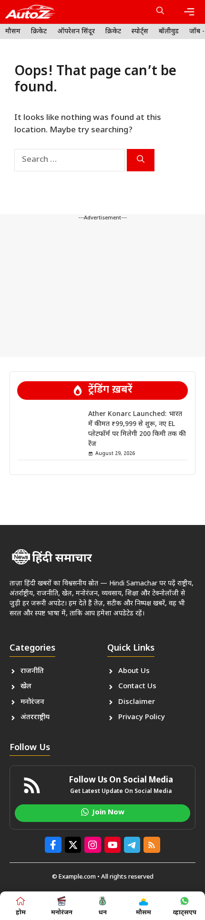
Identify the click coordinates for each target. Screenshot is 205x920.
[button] (160, 12)
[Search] (140, 160)
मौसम (12, 31)
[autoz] (30, 12)
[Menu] (189, 12)
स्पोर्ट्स (140, 31)
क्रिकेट (39, 31)
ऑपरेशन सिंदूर (76, 31)
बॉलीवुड (169, 31)
